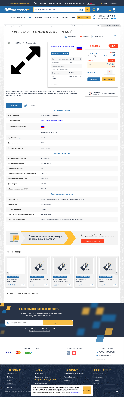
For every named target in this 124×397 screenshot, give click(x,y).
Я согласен (86, 390)
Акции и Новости (69, 377)
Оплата (9, 380)
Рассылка (96, 384)
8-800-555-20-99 (104, 16)
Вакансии (67, 380)
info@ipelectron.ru (102, 18)
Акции (27, 329)
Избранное (96, 380)
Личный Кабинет (98, 373)
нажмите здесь (75, 392)
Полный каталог (18, 17)
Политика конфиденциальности (74, 373)
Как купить (47, 17)
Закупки (37, 329)
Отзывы (72, 17)
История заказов (98, 377)
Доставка (56, 17)
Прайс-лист (10, 377)
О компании (38, 17)
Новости (48, 329)
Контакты (65, 17)
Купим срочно (39, 373)
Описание (14, 105)
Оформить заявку (92, 241)
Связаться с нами (41, 383)
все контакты (100, 359)
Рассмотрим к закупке (42, 377)
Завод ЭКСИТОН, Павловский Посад (62, 46)
